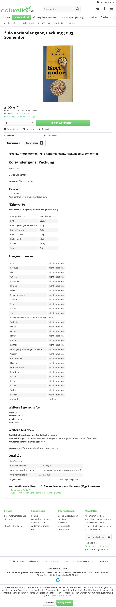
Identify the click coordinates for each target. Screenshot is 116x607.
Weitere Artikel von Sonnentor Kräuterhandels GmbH (36, 492)
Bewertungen (33, 143)
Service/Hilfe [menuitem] (105, 2)
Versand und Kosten (40, 519)
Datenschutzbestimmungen (98, 546)
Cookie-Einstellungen (68, 515)
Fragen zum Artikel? (20, 490)
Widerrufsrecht (38, 522)
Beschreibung (13, 143)
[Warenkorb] (111, 9)
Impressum (63, 529)
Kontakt (34, 515)
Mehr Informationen (62, 595)
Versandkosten (52, 561)
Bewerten (46, 129)
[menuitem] (62, 9)
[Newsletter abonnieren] (109, 537)
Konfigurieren (65, 602)
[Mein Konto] (104, 9)
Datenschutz (64, 526)
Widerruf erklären (58, 568)
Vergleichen (12, 129)
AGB (33, 529)
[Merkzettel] (97, 9)
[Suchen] (77, 9)
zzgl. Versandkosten (21, 113)
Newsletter (63, 522)
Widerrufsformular (40, 526)
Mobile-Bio (63, 519)
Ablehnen (49, 602)
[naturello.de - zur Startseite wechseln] (17, 9)
